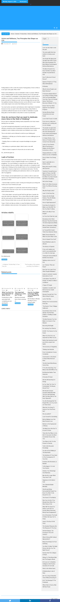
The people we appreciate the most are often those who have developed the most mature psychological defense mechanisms (50, 131)
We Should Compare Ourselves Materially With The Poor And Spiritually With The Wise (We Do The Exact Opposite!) (49, 394)
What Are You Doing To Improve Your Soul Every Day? (49, 409)
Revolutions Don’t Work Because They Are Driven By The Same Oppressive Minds (50, 220)
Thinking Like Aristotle (48, 349)
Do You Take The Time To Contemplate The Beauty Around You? (49, 386)
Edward (15, 43)
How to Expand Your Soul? (49, 239)
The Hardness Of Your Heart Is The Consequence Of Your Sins (50, 457)
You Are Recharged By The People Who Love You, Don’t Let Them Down (50, 402)
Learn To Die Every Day (48, 193)
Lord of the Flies (47, 299)
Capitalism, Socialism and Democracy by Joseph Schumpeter (49, 289)
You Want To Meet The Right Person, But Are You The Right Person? (50, 548)
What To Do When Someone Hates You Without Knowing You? (50, 186)
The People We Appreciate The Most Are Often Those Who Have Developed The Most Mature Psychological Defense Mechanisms (50, 62)
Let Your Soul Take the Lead (50, 216)
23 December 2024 (7, 288)
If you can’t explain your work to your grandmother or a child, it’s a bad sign (49, 251)
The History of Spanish (48, 246)
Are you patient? (47, 414)
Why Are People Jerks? (48, 190)
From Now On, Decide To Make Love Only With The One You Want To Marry (49, 207)
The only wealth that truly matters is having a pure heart (49, 54)
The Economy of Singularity (50, 346)
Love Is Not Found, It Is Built (50, 118)
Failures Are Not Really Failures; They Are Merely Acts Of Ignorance (49, 197)
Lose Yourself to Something (50, 416)
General (17, 33)
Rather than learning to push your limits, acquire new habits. (50, 342)
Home (12, 33)
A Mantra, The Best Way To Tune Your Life (11, 265)
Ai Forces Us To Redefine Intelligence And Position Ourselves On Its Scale (49, 563)
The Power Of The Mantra (49, 497)
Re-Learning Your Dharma (49, 328)
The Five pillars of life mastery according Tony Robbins (32, 265)
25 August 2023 (32, 288)
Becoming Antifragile (48, 325)
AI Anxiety (45, 86)
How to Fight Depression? (49, 202)
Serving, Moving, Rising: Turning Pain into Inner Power (48, 114)
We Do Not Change (47, 181)
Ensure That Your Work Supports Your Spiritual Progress (48, 107)
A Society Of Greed (47, 377)
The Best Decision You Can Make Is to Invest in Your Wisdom (50, 321)
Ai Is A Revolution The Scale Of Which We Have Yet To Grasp (50, 517)
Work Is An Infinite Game (49, 568)
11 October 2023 (19, 288)
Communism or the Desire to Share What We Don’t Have (49, 358)
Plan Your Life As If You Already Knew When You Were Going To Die (49, 502)
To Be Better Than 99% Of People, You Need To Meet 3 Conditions (50, 280)
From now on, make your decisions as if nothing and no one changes (49, 123)
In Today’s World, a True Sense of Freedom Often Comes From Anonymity (49, 140)
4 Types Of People (47, 285)
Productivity (23, 33)
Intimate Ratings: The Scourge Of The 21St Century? (48, 532)
